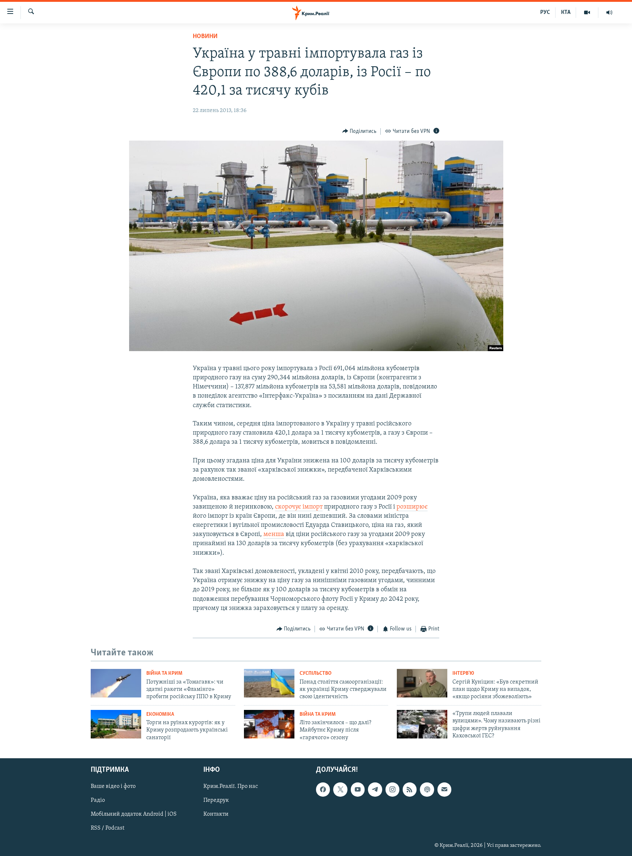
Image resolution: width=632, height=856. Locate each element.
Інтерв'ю (463, 673)
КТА (566, 12)
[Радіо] (609, 12)
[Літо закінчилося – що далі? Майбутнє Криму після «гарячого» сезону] (269, 724)
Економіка (160, 714)
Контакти (216, 815)
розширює (412, 507)
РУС (545, 12)
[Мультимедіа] (587, 12)
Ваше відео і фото (113, 786)
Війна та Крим (164, 673)
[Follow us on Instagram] (392, 789)
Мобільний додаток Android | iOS (134, 815)
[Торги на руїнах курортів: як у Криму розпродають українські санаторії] (116, 724)
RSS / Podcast (107, 828)
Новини (205, 36)
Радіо (98, 800)
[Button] (359, 131)
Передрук (216, 800)
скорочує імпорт (299, 507)
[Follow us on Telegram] (375, 789)
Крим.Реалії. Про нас (230, 786)
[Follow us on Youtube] (358, 789)
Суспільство (315, 673)
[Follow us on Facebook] (323, 789)
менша (273, 534)
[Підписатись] (444, 789)
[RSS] (410, 789)
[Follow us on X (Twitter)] (340, 789)
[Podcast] (427, 789)
